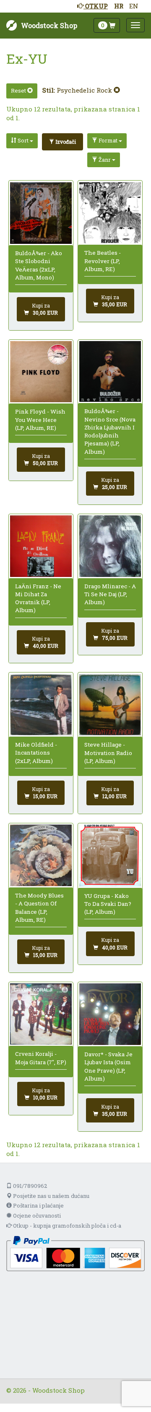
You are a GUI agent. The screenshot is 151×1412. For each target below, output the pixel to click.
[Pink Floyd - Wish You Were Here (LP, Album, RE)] (41, 371)
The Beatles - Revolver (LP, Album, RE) (102, 261)
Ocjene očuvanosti (36, 1215)
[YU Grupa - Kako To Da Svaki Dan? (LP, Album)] (110, 855)
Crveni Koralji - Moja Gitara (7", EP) (40, 1057)
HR (118, 6)
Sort (23, 140)
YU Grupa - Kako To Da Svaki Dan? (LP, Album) (107, 904)
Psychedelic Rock (85, 90)
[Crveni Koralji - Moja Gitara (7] (41, 1014)
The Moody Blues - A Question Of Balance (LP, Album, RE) (39, 907)
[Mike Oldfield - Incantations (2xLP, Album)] (41, 704)
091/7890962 (29, 1186)
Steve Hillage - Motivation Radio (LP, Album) (108, 753)
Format (108, 140)
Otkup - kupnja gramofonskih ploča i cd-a (66, 1225)
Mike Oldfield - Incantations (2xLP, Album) (36, 753)
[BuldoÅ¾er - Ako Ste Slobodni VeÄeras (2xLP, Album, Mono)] (41, 213)
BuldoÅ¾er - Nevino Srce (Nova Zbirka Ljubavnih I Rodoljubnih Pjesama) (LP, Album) (109, 431)
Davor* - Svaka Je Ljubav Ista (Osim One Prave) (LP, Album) (108, 1066)
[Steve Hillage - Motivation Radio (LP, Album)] (110, 705)
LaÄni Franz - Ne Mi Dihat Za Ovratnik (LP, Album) (38, 598)
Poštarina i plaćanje (38, 1205)
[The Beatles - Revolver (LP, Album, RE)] (110, 213)
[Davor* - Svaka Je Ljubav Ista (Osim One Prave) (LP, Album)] (110, 1014)
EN (133, 6)
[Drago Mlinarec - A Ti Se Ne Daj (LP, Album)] (110, 546)
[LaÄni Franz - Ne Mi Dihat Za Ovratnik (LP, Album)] (41, 546)
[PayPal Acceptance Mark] (75, 1253)
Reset (19, 90)
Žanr (104, 159)
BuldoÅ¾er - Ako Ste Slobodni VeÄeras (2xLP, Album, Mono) (38, 265)
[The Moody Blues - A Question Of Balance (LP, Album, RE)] (41, 855)
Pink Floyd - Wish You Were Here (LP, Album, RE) (40, 420)
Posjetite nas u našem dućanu (50, 1196)
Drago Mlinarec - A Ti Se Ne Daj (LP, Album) (110, 594)
